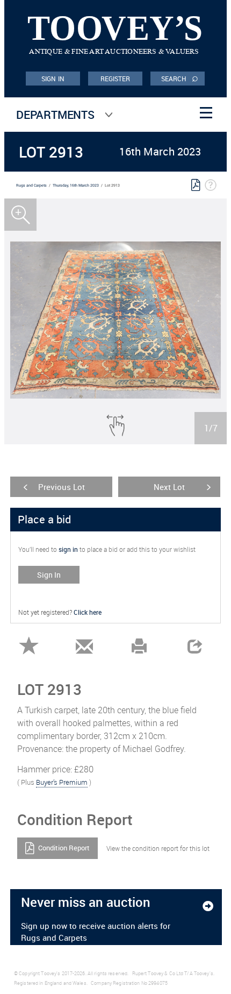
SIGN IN (52, 78)
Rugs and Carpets (31, 185)
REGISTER (115, 78)
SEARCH (179, 78)
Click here (88, 612)
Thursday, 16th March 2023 (76, 185)
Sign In (49, 575)
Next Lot (169, 486)
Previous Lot (61, 486)
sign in (68, 549)
